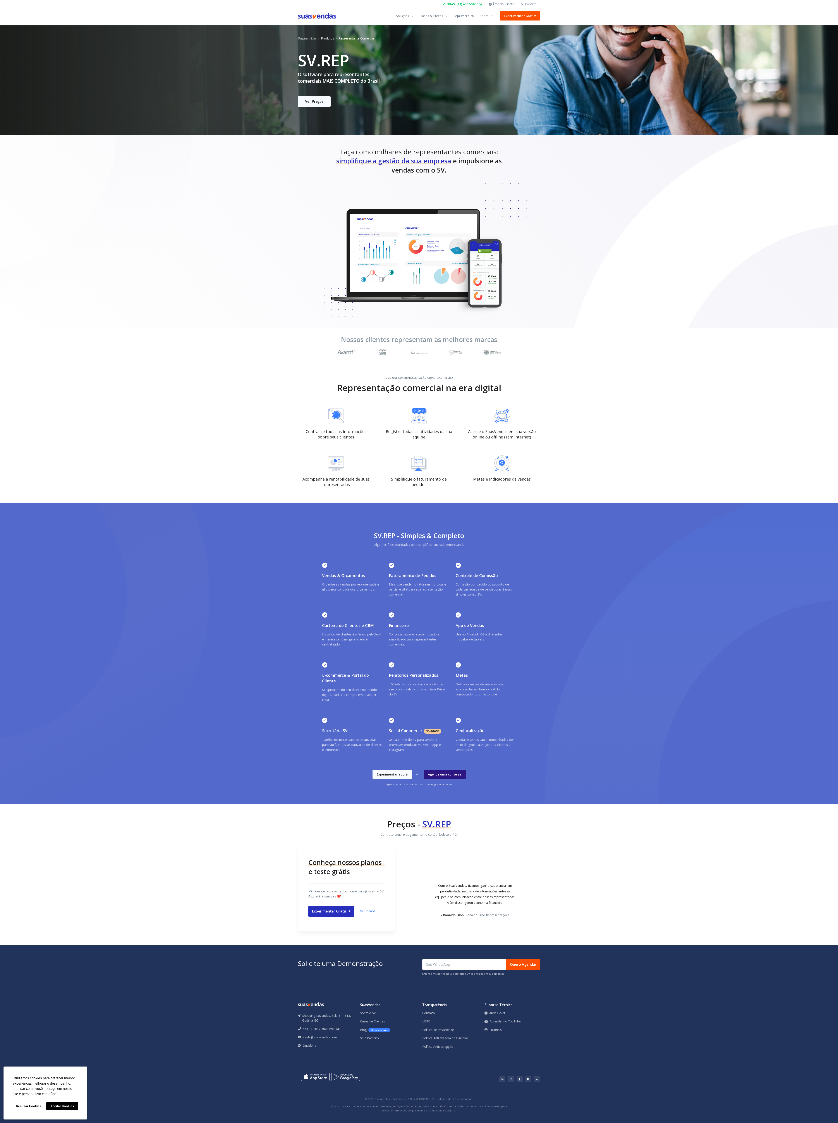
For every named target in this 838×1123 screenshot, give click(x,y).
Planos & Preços (431, 16)
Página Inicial (307, 38)
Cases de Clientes (372, 1021)
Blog (374, 1030)
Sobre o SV (368, 1013)
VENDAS (461, 4)
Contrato (428, 1013)
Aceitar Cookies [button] (62, 1106)
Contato (530, 4)
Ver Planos (367, 911)
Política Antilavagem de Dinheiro (445, 1038)
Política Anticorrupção (437, 1046)
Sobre (484, 16)
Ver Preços (314, 101)
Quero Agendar (523, 964)
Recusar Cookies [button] (28, 1106)
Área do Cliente (503, 4)
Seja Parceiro (463, 16)
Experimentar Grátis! (520, 16)
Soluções (402, 16)
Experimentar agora (392, 774)
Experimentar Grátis (329, 911)
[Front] (317, 16)
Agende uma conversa (445, 774)
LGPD (426, 1021)
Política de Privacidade (438, 1030)
